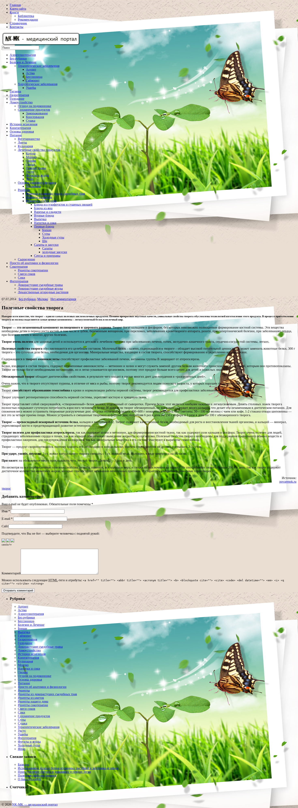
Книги (14, 12)
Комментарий (11, 573)
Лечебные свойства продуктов (39, 150)
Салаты (47, 248)
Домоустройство (21, 102)
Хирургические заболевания (37, 84)
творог (6, 488)
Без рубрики (18, 58)
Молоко (31, 157)
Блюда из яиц (43, 208)
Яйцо (29, 179)
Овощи (31, 160)
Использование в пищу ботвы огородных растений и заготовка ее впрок (68, 768)
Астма (30, 73)
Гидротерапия (19, 95)
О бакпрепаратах (29, 779)
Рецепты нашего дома (41, 201)
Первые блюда (44, 226)
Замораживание (37, 113)
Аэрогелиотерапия (23, 55)
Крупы (30, 153)
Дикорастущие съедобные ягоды (40, 288)
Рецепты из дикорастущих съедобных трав (55, 193)
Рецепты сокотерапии (33, 270)
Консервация (35, 117)
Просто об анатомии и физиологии (34, 263)
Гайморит (33, 80)
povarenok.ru (287, 481)
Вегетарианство (29, 139)
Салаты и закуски (46, 244)
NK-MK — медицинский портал (35, 804)
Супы (46, 233)
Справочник (18, 23)
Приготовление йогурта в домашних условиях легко (54, 772)
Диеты (22, 142)
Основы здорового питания (37, 182)
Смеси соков (26, 274)
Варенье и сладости (47, 212)
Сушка (30, 120)
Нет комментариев (63, 299)
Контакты (16, 27)
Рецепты (24, 190)
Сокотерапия (19, 266)
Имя (6, 511)
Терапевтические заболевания (38, 66)
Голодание (17, 98)
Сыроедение (26, 259)
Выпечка (40, 219)
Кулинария (25, 146)
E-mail (7, 518)
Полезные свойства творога (37, 775)
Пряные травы (36, 168)
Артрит (31, 69)
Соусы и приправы (47, 255)
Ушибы (31, 87)
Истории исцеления (23, 124)
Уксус (30, 171)
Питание (16, 135)
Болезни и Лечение (23, 62)
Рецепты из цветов (39, 197)
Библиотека (26, 16)
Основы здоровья (22, 131)
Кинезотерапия (20, 128)
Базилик (23, 764)
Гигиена (15, 91)
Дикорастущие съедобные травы (40, 285)
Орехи (30, 164)
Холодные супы (53, 237)
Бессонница (34, 76)
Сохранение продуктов (34, 109)
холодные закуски (54, 252)
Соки (21, 277)
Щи (44, 241)
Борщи (46, 230)
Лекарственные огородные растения (43, 292)
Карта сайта (18, 8)
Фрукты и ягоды (37, 175)
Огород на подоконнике (34, 106)
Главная (15, 5)
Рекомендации (28, 19)
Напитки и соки (45, 223)
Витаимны (33, 186)
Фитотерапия (19, 281)
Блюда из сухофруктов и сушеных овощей (63, 204)
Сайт (5, 526)
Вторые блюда (44, 215)
